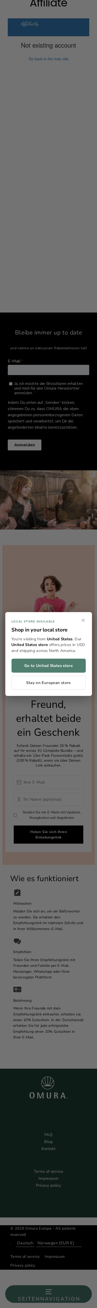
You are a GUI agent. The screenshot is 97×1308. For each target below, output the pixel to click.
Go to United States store (48, 665)
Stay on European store (48, 682)
